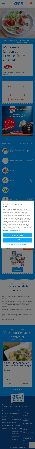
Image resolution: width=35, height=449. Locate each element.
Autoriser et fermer (17, 239)
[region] (17, 224)
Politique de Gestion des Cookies (11, 230)
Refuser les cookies (17, 235)
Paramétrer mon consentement (17, 244)
